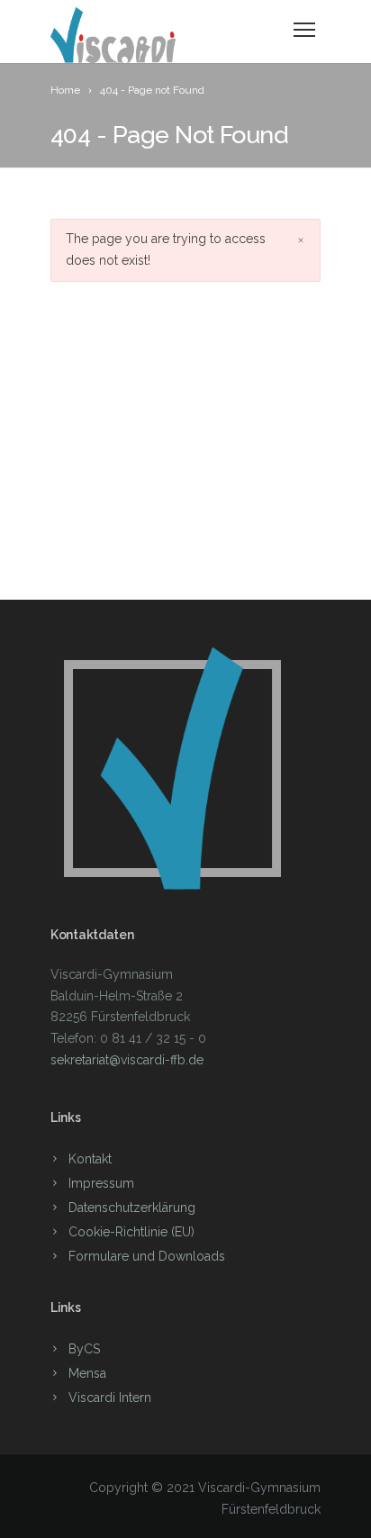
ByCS (84, 1349)
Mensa (87, 1373)
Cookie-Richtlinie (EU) (131, 1232)
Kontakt (90, 1159)
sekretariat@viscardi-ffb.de (127, 1060)
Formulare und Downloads (146, 1256)
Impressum (101, 1183)
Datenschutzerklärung (131, 1207)
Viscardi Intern (109, 1397)
